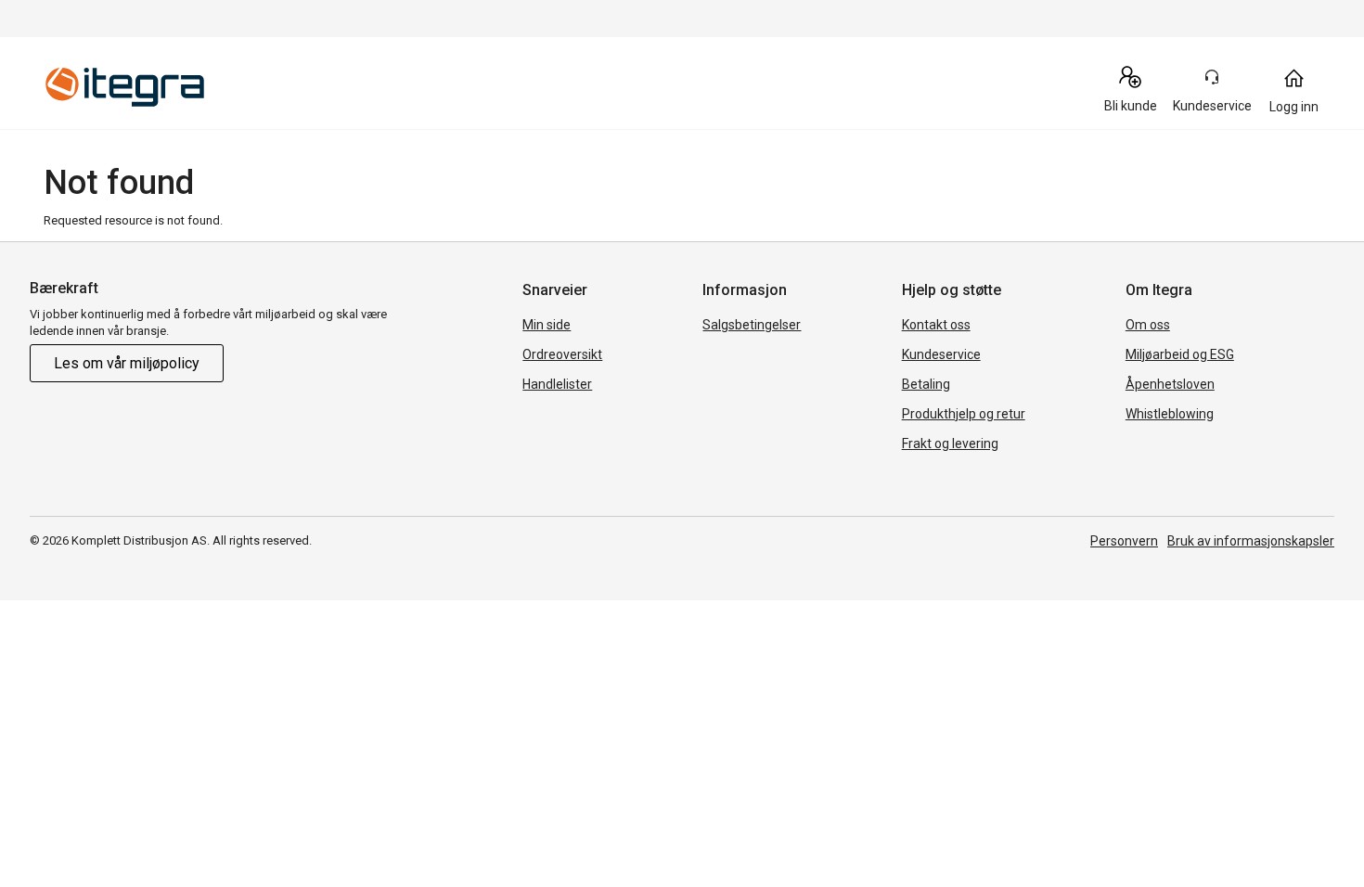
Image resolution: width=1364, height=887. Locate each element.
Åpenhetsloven (1170, 384)
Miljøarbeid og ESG (1180, 354)
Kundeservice (941, 354)
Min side (546, 324)
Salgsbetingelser (751, 324)
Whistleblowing (1170, 413)
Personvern (1124, 540)
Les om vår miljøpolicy (126, 363)
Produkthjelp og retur (963, 413)
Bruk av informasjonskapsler (1250, 540)
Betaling (926, 384)
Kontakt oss (936, 324)
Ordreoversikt (562, 354)
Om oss (1148, 324)
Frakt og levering (950, 443)
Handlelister (557, 384)
